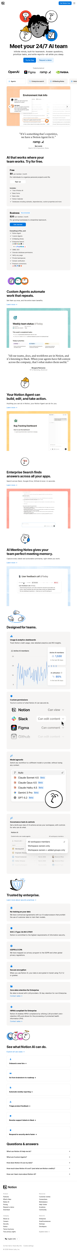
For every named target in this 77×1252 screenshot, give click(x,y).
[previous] (22, 106)
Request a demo (45, 60)
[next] (54, 106)
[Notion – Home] (3, 3)
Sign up (18, 182)
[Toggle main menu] (74, 3)
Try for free (29, 60)
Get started (18, 224)
